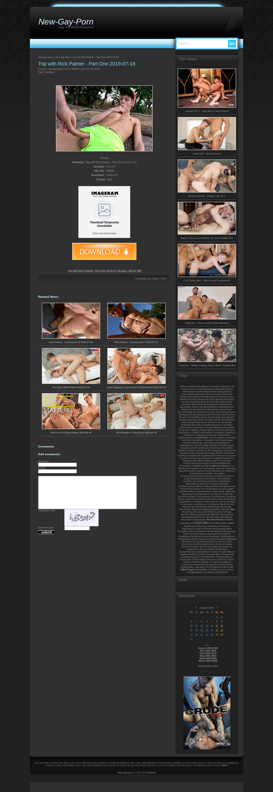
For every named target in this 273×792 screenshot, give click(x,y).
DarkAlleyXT (215, 445)
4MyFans (204, 386)
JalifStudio (230, 491)
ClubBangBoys (206, 430)
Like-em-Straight (227, 501)
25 (196, 634)
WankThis (217, 567)
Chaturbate (184, 430)
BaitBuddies (186, 396)
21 (212, 630)
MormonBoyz (227, 514)
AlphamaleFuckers (224, 389)
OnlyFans (201, 523)
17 (191, 630)
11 (196, 625)
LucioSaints (213, 504)
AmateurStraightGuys (220, 391)
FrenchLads (189, 463)
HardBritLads (189, 481)
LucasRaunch (200, 504)
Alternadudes (189, 391)
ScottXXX (220, 541)
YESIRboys (214, 569)
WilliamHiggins (187, 569)
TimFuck (222, 559)
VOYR (209, 567)
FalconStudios (204, 458)
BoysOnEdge (214, 417)
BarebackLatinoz (206, 399)
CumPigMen (197, 440)
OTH (212, 523)
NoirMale (229, 519)
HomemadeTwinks (219, 483)
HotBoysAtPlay (210, 486)
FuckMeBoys (198, 466)
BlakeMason (214, 409)
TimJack (230, 559)
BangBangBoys (209, 396)
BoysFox (183, 417)
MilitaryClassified (198, 514)
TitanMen (205, 562)
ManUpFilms (185, 509)
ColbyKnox (230, 432)
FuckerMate (185, 466)
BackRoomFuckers (223, 394)
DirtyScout (193, 450)
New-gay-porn (126, 772)
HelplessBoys (192, 483)
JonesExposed (218, 496)
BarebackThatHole (191, 402)
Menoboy (198, 512)
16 (222, 625)
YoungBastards (194, 572)
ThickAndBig (198, 559)
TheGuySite (186, 559)
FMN (199, 460)
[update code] (81, 525)
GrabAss (208, 476)
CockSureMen (206, 432)
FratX (214, 460)
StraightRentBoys (188, 554)
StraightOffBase (227, 552)
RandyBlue (183, 531)
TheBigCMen (208, 557)
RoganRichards (201, 541)
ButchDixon (197, 425)
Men (233, 509)
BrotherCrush (214, 422)
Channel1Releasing (213, 427)
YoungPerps (208, 572)
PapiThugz (189, 526)
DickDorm (182, 450)
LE (217, 501)
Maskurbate (197, 509)
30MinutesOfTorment (189, 386)
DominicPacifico (187, 453)
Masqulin (225, 509)
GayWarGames (196, 473)
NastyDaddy (200, 519)
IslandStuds (218, 491)
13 (207, 625)
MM (208, 514)
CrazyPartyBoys (217, 437)
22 (217, 630)
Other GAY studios (224, 523)
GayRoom (230, 471)
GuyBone (229, 476)
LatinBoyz (198, 501)
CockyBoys (218, 432)
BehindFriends (199, 404)
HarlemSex (212, 481)
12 (201, 625)
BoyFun (232, 412)
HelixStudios (225, 481)
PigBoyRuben (188, 529)
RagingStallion (225, 529)
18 (196, 630)
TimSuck (187, 562)
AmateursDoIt (203, 391)
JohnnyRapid (203, 496)
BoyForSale (222, 412)
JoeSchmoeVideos (187, 496)
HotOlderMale (211, 489)
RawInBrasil (184, 536)
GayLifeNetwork (187, 471)
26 (201, 634)
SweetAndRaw (213, 554)
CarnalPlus (227, 425)
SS (230, 546)
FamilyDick (217, 458)
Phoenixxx (225, 526)
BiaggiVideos (213, 404)
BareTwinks (221, 402)
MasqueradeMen (212, 509)
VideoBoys (200, 567)
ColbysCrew (189, 435)
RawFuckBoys (200, 534)
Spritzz (195, 546)
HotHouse (199, 489)
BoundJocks (199, 412)
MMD (213, 514)
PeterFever (213, 526)
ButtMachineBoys (212, 425)
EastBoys (50, 72)
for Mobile (206, 460)
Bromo (204, 422)
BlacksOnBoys (200, 409)
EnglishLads (207, 455)
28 (212, 634)
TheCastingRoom (224, 557)
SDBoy (228, 541)
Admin (75, 69)
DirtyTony (202, 450)
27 (207, 634)
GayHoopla (230, 468)
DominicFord (230, 450)
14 (212, 625)
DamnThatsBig (201, 445)
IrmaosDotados (204, 491)
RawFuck (187, 534)
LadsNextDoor (186, 501)
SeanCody (187, 544)
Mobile (152, 772)
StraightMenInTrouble (207, 552)
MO (218, 514)
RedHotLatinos (199, 539)
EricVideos (219, 455)
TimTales (196, 562)
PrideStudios (211, 529)
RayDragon (214, 536)
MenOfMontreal (210, 512)
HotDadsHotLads (227, 486)
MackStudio (202, 507)
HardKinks (202, 481)
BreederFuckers (201, 420)
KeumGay (218, 499)
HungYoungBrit (226, 489)
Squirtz (225, 546)
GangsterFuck (195, 468)
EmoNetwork (194, 455)
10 (191, 625)
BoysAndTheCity (212, 414)
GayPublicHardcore (214, 471)
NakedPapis (226, 517)
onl (191, 523)
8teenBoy (215, 386)
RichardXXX (188, 541)
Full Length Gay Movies (217, 466)
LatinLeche (209, 501)
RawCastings (229, 531)
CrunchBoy (230, 437)
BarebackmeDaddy (225, 399)
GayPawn (200, 471)
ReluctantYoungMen (217, 539)
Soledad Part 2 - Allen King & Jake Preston (207, 111)
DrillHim (219, 453)
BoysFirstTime (228, 414)
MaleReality (214, 507)
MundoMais (187, 517)
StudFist (202, 554)
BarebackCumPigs (189, 399)
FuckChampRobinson (220, 463)
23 (222, 630)
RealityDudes (184, 539)
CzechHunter (209, 443)
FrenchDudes (224, 460)
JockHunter (216, 494)
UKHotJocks (227, 564)
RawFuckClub (214, 534)
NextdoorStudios (215, 519)
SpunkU (204, 546)
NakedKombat (213, 517)
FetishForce (228, 458)
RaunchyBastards (198, 531)
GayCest (220, 468)
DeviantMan (227, 448)
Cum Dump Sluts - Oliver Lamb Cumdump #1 (207, 280)
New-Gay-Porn (66, 21)
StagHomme (192, 549)
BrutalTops (227, 422)
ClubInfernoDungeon (225, 430)
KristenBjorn (230, 499)
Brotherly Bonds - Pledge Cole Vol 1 (207, 196)
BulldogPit (186, 425)
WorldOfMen (202, 569)
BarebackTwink (208, 402)
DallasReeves (186, 445)
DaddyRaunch (223, 443)
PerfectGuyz (201, 526)
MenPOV (185, 514)
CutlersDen (208, 440)
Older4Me (184, 523)
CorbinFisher (201, 437)
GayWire (209, 473)
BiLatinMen (185, 407)
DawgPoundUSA (189, 448)
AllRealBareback (206, 389)
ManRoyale (225, 507)
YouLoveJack (227, 569)
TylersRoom (214, 564)
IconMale (183, 491)
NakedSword (187, 519)
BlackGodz (187, 409)
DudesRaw (229, 453)
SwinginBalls (228, 554)
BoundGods (226, 409)
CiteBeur (194, 430)
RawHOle (226, 534)
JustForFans (191, 499)
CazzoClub (198, 427)
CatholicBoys (185, 427)
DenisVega (215, 448)
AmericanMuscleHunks (193, 394)
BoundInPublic (185, 412)
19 (201, 630)
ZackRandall (221, 572)
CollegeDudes (224, 435)
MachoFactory (227, 504)
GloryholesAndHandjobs (192, 476)
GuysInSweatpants (193, 478)
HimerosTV (204, 483)
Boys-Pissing (197, 414)
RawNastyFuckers (200, 536)
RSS (212, 541)
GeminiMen (219, 473)
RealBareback (228, 536)
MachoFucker (189, 507)
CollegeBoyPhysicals (206, 435)
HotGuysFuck (186, 489)
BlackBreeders (226, 407)
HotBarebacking (186, 486)
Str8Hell (210, 549)
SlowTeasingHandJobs (204, 544)
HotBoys (199, 486)
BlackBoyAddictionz (209, 407)
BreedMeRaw (228, 420)
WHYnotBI (228, 567)
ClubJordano (185, 432)
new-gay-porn (55, 69)
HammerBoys (223, 478)
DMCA (224, 765)
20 (207, 630)
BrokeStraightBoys (191, 422)
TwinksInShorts (201, 564)
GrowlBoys (218, 476)
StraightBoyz (221, 549)
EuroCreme (230, 455)
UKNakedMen (187, 567)
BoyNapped (184, 414)
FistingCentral (189, 460)
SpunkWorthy (214, 546)
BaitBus (197, 396)
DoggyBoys (217, 450)
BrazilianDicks (186, 420)
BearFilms (186, 404)
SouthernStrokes (224, 544)
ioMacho (192, 491)
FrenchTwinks (202, 463)
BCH (230, 402)
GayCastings (208, 468)
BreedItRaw (215, 420)
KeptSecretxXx (205, 499)
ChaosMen (229, 427)
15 (217, 625)
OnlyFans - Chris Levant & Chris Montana (207, 323)
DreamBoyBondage (205, 453)
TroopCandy (187, 564)
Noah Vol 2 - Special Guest (207, 153)
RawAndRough (215, 531)
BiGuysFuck (226, 404)
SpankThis (186, 546)
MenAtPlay (187, 512)
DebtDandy (203, 448)
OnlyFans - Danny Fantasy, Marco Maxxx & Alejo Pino (207, 365)
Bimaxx (195, 407)
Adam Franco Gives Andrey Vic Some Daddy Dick (207, 238)
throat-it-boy (211, 559)
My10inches (199, 517)
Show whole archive (208, 666)
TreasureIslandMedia (221, 562)
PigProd (200, 529)
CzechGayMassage (192, 443)
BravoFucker (228, 417)
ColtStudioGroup (186, 437)
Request (232, 539)
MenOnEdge (225, 512)
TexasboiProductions (191, 557)
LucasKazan (186, 504)
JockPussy (227, 494)
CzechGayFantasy (224, 440)
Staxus (202, 549)
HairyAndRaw (209, 478)
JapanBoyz (186, 494)
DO (209, 450)
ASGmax (209, 394)
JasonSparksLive (201, 494)
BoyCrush (210, 412)
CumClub (185, 440)
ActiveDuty (225, 386)
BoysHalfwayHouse (198, 417)
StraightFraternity (187, 552)
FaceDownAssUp (188, 458)
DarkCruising (228, 445)
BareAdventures (226, 396)
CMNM (195, 432)
